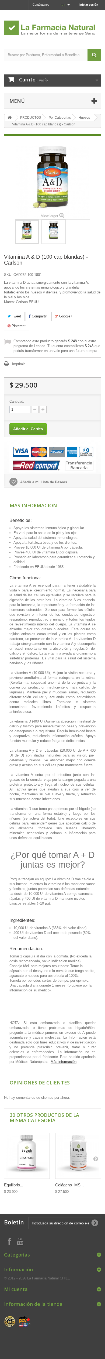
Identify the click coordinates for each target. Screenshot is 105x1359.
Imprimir (18, 364)
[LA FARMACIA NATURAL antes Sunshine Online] (52, 24)
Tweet (16, 316)
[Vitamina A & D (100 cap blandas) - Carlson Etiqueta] (53, 232)
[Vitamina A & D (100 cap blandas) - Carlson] (27, 232)
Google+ (65, 316)
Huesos (84, 117)
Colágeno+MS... (69, 1185)
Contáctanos (41, 4)
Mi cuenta (16, 1289)
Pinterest (18, 326)
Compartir (39, 316)
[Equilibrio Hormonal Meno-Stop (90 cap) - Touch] (27, 1156)
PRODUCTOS (30, 117)
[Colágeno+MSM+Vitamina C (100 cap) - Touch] (78, 1156)
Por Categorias (60, 117)
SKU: (8, 275)
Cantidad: (16, 401)
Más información (63, 1062)
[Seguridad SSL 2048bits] (17, 1321)
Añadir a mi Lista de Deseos (43, 482)
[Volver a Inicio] (10, 117)
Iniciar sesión (88, 4)
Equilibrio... (13, 1185)
